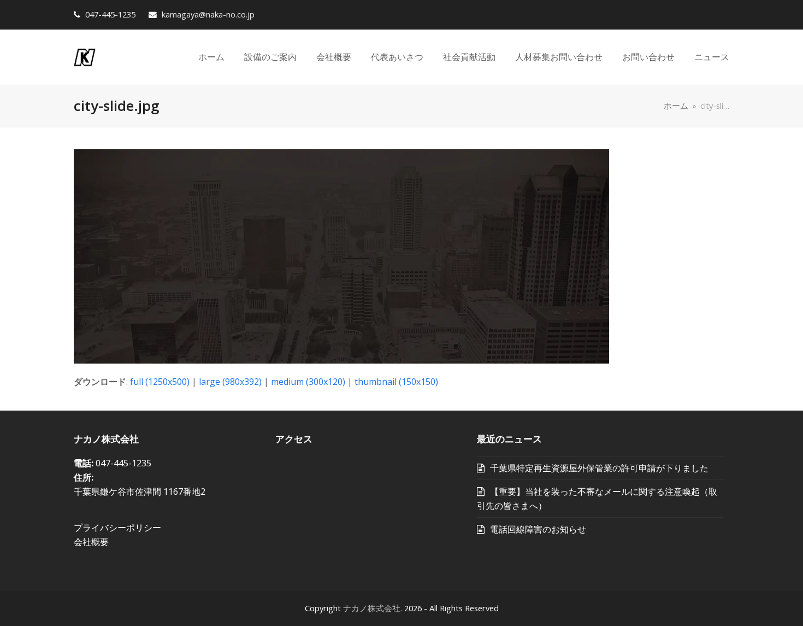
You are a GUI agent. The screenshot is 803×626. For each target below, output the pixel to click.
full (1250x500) (160, 382)
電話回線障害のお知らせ (538, 529)
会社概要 (91, 542)
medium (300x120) (308, 382)
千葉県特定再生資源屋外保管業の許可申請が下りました (599, 468)
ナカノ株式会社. (372, 607)
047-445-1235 (110, 14)
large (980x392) (230, 382)
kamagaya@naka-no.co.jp (207, 14)
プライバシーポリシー (117, 528)
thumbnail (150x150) (396, 382)
